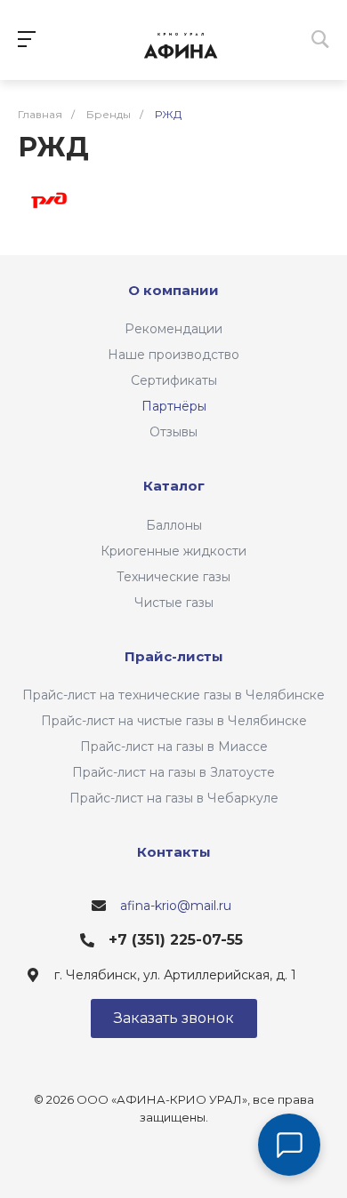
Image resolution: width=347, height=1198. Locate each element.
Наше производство (173, 355)
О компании (173, 290)
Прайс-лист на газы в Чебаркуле (173, 798)
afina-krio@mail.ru (175, 906)
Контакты (174, 851)
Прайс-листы (174, 656)
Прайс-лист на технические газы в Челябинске (173, 695)
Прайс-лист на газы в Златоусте (173, 772)
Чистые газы (174, 603)
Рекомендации (173, 329)
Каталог (174, 485)
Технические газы (173, 577)
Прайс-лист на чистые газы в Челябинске (174, 721)
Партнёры (173, 406)
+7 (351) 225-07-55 (176, 939)
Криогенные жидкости (173, 551)
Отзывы (173, 432)
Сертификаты (174, 380)
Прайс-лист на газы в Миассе (174, 747)
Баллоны (174, 525)
